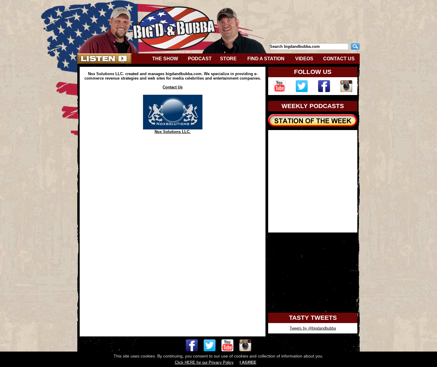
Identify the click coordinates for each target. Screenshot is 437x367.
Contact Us (173, 87)
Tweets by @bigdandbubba (313, 328)
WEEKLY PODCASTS (313, 106)
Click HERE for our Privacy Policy (204, 362)
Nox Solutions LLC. (173, 131)
